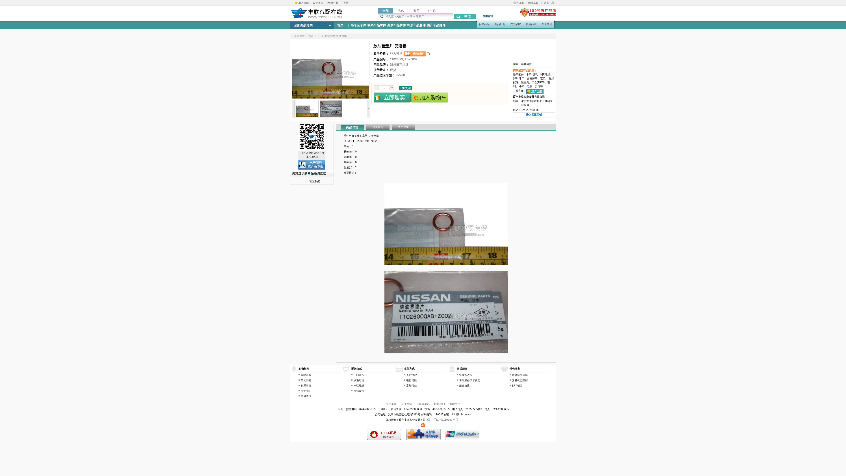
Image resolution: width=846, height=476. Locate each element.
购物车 (533, 2)
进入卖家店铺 (534, 114)
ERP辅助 (517, 385)
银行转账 (411, 380)
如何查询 (306, 396)
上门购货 (359, 375)
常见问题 (306, 380)
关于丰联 (547, 24)
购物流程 (306, 375)
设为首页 (318, 2)
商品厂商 (500, 24)
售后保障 (403, 127)
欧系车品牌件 (376, 25)
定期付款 (411, 385)
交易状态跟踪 (520, 380)
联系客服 (306, 385)
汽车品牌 (515, 24)
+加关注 (405, 88)
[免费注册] (333, 2)
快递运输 (359, 380)
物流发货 (378, 127)
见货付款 (411, 375)
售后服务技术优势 (469, 380)
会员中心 (549, 2)
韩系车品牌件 (416, 25)
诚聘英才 (454, 403)
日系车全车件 (357, 25)
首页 (340, 25)
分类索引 (488, 16)
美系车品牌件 (396, 25)
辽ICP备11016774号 (446, 419)
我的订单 (518, 2)
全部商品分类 (303, 25)
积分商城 (531, 24)
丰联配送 (359, 385)
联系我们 (439, 403)
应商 (340, 409)
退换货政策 (465, 375)
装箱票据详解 (520, 375)
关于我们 (306, 390)
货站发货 (359, 390)
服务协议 (464, 385)
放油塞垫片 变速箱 (336, 36)
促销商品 (484, 24)
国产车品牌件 (436, 25)
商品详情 (352, 127)
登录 (346, 2)
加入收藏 (303, 2)
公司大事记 (423, 403)
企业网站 (406, 403)
